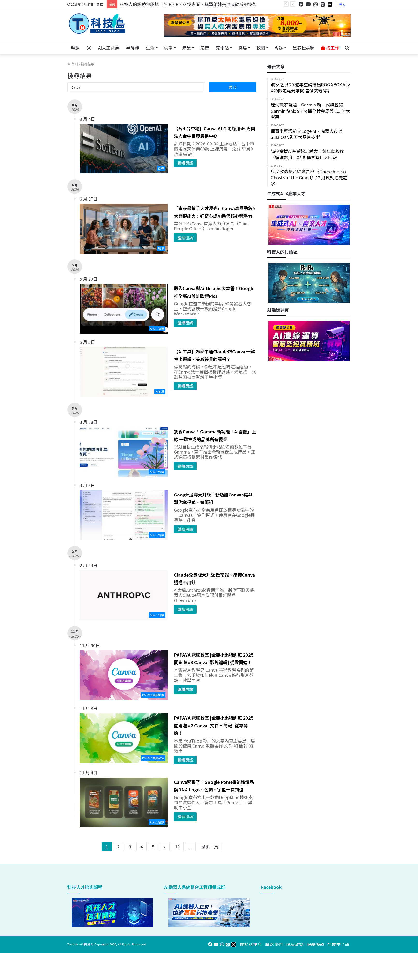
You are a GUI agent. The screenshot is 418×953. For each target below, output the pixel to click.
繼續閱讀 (185, 163)
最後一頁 (209, 846)
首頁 (74, 63)
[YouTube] (308, 4)
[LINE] (322, 4)
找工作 (332, 48)
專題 (279, 48)
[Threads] (330, 4)
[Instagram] (315, 4)
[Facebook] (301, 4)
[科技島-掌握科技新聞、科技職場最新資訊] (97, 23)
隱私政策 (294, 944)
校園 (260, 48)
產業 (186, 48)
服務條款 (315, 944)
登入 (342, 4)
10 (177, 846)
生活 (150, 48)
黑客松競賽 (303, 48)
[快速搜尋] (347, 48)
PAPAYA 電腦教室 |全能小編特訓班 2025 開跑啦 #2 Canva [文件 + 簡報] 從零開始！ (214, 725)
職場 (242, 48)
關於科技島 (251, 944)
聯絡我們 (274, 944)
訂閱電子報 (338, 944)
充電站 (222, 48)
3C (88, 48)
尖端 (168, 48)
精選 (75, 48)
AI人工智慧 (108, 48)
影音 (204, 48)
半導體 (132, 48)
